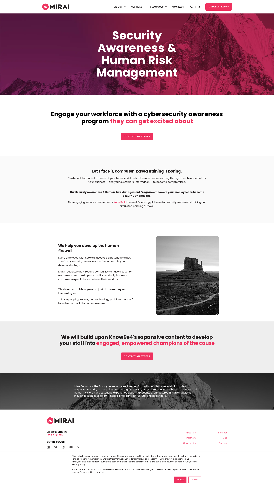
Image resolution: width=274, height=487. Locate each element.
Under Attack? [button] (219, 6)
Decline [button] (194, 479)
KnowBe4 (119, 202)
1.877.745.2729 (55, 435)
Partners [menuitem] (191, 437)
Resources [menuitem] (156, 6)
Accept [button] (180, 479)
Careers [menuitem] (223, 443)
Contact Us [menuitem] (189, 443)
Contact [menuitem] (178, 6)
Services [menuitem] (136, 6)
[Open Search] (199, 6)
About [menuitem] (118, 6)
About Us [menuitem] (191, 432)
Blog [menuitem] (225, 437)
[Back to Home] (56, 6)
